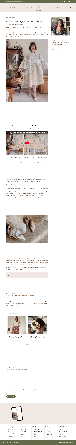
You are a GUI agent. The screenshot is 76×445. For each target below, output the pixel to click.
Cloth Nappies (63, 430)
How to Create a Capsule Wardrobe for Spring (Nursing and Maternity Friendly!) (15, 303)
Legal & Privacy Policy (15, 442)
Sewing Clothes (16, 19)
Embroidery (36, 435)
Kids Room (49, 433)
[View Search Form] (70, 7)
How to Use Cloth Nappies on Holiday (40, 302)
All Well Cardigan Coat (20, 159)
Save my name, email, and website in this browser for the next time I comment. (21, 393)
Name (8, 390)
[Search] (68, 49)
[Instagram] (58, 1)
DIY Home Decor (24, 430)
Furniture (23, 433)
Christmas (23, 435)
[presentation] (16, 325)
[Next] (45, 329)
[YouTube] (65, 1)
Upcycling (21, 19)
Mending (35, 436)
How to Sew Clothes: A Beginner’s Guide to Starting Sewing (16, 338)
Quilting (13, 17)
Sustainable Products (64, 436)
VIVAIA (17, 27)
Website (37, 390)
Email (22, 390)
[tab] (26, 344)
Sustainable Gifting (63, 431)
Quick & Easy (23, 431)
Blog (8, 442)
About (3, 442)
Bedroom (49, 431)
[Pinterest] (63, 1)
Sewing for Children (38, 431)
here (9, 276)
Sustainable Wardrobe (64, 433)
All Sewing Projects (38, 430)
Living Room (49, 430)
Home (7, 17)
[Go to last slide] (9, 329)
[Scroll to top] (73, 441)
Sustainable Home (63, 435)
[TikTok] (60, 1)
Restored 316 (72, 442)
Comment (9, 373)
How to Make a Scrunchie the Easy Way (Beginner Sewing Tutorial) (37, 338)
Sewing (10, 17)
